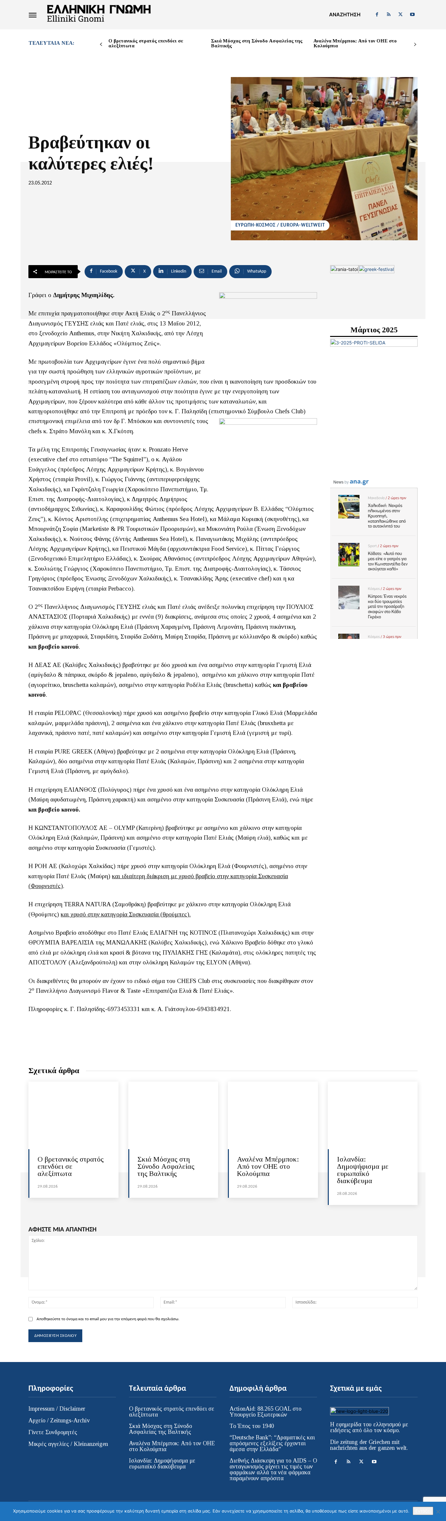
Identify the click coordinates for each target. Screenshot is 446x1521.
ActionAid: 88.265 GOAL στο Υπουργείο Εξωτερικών (265, 1411)
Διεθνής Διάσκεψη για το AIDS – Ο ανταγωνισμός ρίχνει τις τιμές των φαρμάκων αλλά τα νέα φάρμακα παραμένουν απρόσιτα (273, 1469)
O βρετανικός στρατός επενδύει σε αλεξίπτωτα (145, 43)
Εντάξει (423, 1510)
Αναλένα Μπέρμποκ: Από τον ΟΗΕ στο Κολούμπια (355, 43)
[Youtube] (412, 14)
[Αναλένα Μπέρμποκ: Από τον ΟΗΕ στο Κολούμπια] (273, 1115)
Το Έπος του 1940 (252, 1426)
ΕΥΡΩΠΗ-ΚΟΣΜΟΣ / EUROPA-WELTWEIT (280, 225)
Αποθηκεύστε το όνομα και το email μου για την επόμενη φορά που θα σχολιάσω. (108, 1319)
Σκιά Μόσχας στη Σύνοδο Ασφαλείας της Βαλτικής (256, 43)
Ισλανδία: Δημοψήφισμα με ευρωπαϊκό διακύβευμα (363, 1170)
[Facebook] (377, 14)
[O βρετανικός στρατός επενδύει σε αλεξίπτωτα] (73, 1115)
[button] (344, 14)
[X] (400, 14)
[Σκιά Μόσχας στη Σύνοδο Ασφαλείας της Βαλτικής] (173, 1115)
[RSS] (388, 14)
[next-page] (415, 44)
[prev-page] (101, 44)
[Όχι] (438, 1511)
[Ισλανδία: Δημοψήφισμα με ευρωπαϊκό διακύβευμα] (373, 1115)
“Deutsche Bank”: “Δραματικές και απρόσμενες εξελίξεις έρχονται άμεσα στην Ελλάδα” (272, 1443)
